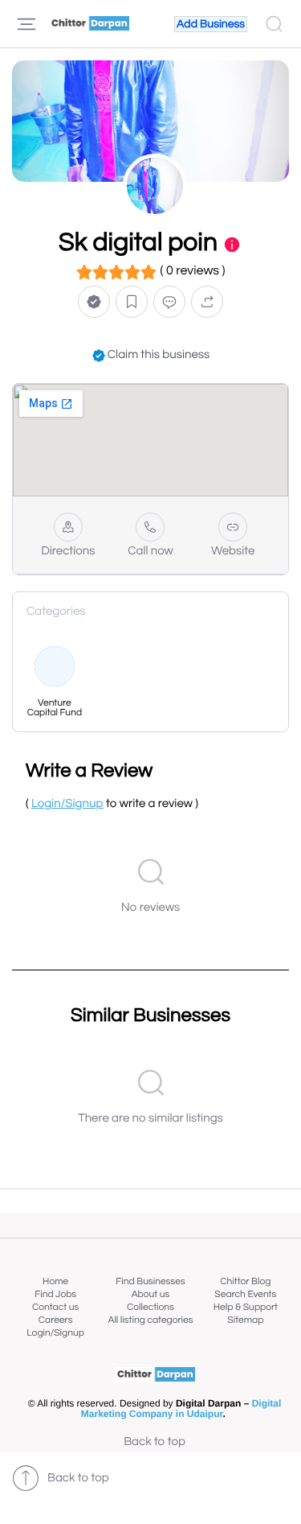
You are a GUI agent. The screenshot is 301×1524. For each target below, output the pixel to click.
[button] (94, 302)
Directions (68, 552)
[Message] (169, 302)
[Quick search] (274, 24)
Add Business (211, 24)
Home (55, 1281)
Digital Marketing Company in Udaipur (181, 1409)
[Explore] (26, 24)
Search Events (245, 1294)
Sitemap (245, 1320)
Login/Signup (55, 1333)
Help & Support (246, 1307)
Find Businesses (150, 1281)
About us (151, 1294)
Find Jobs (55, 1294)
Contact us (55, 1307)
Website (233, 552)
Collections (150, 1307)
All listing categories (150, 1320)
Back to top (154, 1442)
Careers (56, 1320)
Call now (150, 552)
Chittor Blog (245, 1281)
